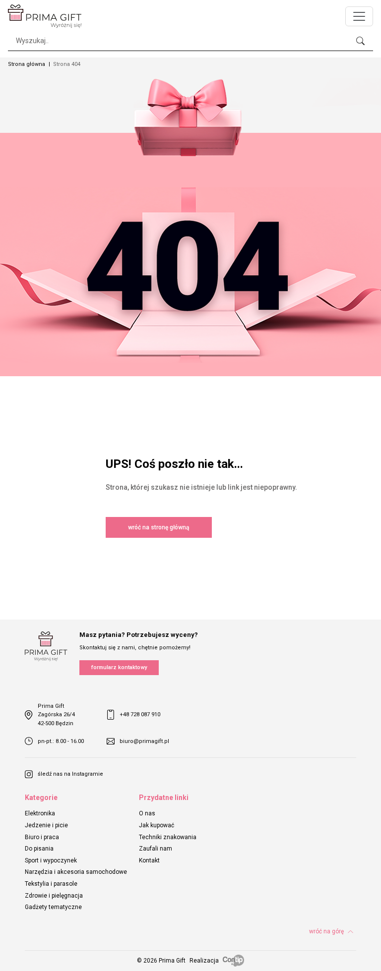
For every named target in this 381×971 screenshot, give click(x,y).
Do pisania (39, 848)
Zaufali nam (155, 848)
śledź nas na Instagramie (70, 774)
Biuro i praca (42, 837)
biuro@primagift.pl (144, 741)
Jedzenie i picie (46, 825)
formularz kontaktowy (119, 667)
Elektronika (40, 813)
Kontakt (149, 860)
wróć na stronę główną (158, 527)
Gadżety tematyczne (53, 907)
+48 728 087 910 (140, 714)
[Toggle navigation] (359, 16)
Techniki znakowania (167, 837)
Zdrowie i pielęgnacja (54, 895)
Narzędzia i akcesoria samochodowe (76, 871)
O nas (147, 813)
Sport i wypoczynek (51, 860)
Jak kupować (156, 825)
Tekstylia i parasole (51, 883)
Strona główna (26, 64)
